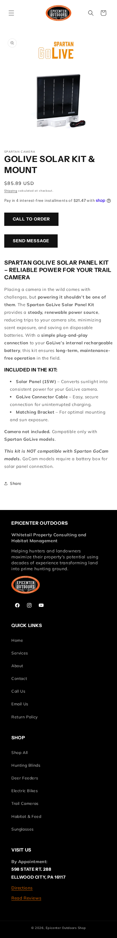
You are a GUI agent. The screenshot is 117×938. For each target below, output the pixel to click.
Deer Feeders (24, 778)
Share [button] (16, 483)
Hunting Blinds (25, 765)
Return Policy (24, 716)
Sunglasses (22, 829)
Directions (22, 888)
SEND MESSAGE (31, 240)
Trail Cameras (25, 803)
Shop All (19, 752)
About (17, 665)
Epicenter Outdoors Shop (66, 928)
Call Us (18, 691)
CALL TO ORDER (31, 219)
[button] (11, 13)
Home (17, 640)
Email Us (19, 703)
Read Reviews (26, 898)
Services (19, 653)
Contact (19, 678)
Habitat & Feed (26, 816)
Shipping (10, 191)
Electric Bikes (24, 790)
